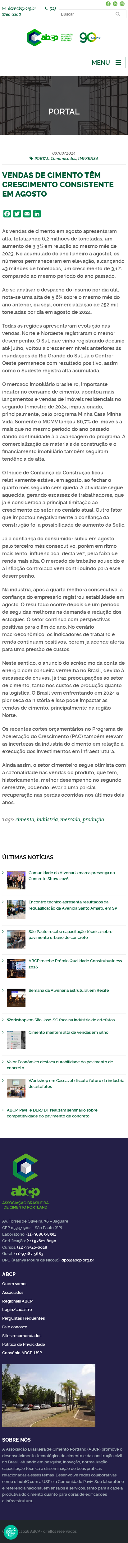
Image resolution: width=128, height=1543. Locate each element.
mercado (70, 819)
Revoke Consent (11, 1532)
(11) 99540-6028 (32, 1247)
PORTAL (41, 158)
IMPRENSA (88, 158)
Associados (12, 1292)
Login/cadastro (17, 1309)
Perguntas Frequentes (23, 1318)
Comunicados (63, 158)
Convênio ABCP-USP (22, 1352)
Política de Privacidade (23, 1344)
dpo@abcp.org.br (78, 1260)
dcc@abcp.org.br (22, 8)
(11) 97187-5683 (28, 1253)
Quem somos (14, 1283)
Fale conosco (14, 1327)
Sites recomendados (21, 1335)
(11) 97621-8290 (41, 1240)
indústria (47, 819)
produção (93, 819)
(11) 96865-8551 (41, 1234)
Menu (101, 62)
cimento (25, 819)
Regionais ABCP (17, 1301)
